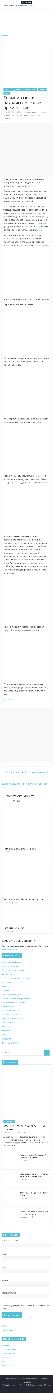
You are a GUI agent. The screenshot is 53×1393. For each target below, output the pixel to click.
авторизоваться (10, 949)
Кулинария (6, 1039)
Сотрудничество (9, 1353)
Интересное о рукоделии (13, 966)
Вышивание (7, 982)
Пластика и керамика (11, 1010)
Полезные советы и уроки (13, 970)
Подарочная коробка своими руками (25, 772)
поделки (6, 115)
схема (21, 115)
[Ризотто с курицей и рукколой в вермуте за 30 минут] (10, 1154)
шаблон (6, 119)
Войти (4, 1326)
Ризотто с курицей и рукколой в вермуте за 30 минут (34, 1156)
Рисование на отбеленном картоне (23, 899)
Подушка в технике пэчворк (19, 848)
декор (43, 112)
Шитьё (4, 1026)
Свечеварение (8, 1006)
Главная (5, 1345)
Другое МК (17, 90)
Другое (7, 90)
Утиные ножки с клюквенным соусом (18, 5)
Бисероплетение (9, 974)
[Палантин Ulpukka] (10, 909)
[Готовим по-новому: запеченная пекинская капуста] (10, 1210)
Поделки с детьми (9, 1014)
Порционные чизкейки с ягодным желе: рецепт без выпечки (34, 1175)
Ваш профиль (8, 1365)
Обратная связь (9, 1349)
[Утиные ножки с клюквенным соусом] (26, 1068)
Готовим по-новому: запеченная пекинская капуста (34, 1213)
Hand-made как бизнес (11, 962)
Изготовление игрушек (12, 994)
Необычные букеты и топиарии (15, 978)
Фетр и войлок (8, 1022)
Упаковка (6, 1030)
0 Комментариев (30, 112)
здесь (39, 229)
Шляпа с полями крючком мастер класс (26, 783)
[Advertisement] (26, 150)
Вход (4, 1361)
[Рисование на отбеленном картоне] (21, 858)
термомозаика (30, 115)
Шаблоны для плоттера (12, 1043)
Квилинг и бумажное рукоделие (15, 998)
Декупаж (5, 990)
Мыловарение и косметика (13, 1002)
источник (8, 699)
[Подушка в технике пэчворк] (22, 806)
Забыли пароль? (9, 1330)
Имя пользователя (10, 1240)
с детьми (14, 115)
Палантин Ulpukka (13, 927)
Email (4, 1254)
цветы (39, 115)
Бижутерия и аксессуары (12, 1018)
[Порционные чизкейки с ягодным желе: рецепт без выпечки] (10, 1172)
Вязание (5, 986)
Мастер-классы (30, 90)
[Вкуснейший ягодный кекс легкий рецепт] (10, 1191)
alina (19, 112)
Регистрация (11, 1315)
